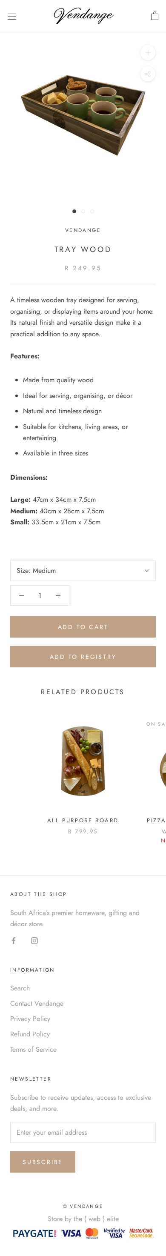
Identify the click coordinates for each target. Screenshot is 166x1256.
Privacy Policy (30, 1019)
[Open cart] (154, 16)
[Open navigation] (12, 16)
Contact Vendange (36, 1003)
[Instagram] (34, 940)
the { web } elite (96, 1219)
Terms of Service (33, 1049)
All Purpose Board (83, 820)
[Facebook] (13, 940)
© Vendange (83, 1206)
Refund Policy (30, 1034)
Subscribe (43, 1162)
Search (20, 988)
